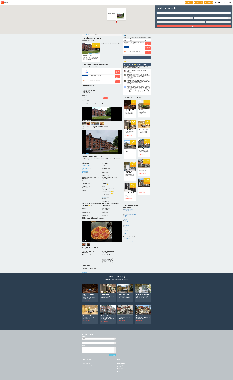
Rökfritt (126, 230)
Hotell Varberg (120, 365)
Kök (125, 226)
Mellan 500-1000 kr (128, 239)
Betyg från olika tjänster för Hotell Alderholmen (134, 57)
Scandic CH (141, 109)
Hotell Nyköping (120, 368)
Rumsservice (127, 222)
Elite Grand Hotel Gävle (124, 294)
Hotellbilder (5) (90, 53)
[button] (116, 22)
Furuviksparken (85, 171)
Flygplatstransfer (127, 228)
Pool (125, 216)
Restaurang (126, 217)
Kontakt (229, 2)
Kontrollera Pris (117, 72)
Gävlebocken (84, 166)
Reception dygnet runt (129, 224)
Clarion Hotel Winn (129, 129)
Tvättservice (127, 227)
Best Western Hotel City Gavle (130, 110)
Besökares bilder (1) (96, 53)
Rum (157, 20)
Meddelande (84, 345)
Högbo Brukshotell (143, 168)
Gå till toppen (84, 272)
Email (83, 341)
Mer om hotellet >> (128, 115)
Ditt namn (84, 336)
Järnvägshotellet (143, 148)
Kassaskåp (126, 225)
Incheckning (159, 15)
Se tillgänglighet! (193, 26)
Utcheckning (196, 15)
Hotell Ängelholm (120, 371)
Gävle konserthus (85, 168)
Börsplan (84, 172)
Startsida (224, 2)
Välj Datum (105, 97)
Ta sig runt (92, 41)
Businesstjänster (127, 221)
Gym (125, 215)
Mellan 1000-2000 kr (128, 241)
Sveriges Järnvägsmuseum (87, 169)
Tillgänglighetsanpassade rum (130, 214)
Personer (208, 20)
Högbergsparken (85, 173)
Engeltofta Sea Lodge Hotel (128, 172)
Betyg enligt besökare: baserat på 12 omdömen (135, 64)
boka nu (96, 47)
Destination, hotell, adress (162, 10)
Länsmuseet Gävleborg (86, 165)
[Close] (124, 9)
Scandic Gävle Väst (143, 129)
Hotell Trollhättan (120, 370)
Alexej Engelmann (84, 241)
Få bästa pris (97, 41)
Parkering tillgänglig (128, 210)
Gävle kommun (110, 87)
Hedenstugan (142, 188)
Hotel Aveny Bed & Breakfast (129, 193)
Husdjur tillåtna (127, 213)
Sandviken (126, 234)
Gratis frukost (127, 211)
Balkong (126, 219)
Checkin (88, 41)
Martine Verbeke (85, 153)
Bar (125, 220)
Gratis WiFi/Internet (128, 209)
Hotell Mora (119, 366)
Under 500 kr (127, 238)
